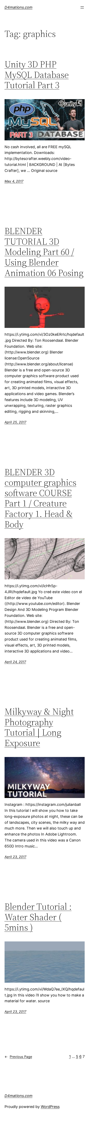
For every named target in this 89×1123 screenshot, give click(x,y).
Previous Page (18, 1057)
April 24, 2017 (15, 662)
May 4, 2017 (14, 181)
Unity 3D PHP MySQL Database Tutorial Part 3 (37, 74)
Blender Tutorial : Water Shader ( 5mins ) (38, 917)
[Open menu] (82, 7)
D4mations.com (18, 7)
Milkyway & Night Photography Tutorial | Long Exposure (39, 727)
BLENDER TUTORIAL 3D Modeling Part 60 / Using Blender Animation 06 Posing (44, 252)
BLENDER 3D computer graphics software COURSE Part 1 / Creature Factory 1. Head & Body (40, 498)
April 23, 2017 (15, 857)
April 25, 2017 (15, 422)
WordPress (50, 1106)
